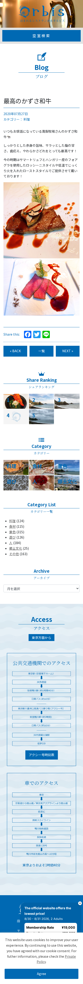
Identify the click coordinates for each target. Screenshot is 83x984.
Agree (41, 973)
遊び (12, 537)
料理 (27, 119)
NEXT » (67, 351)
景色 (12, 532)
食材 (12, 526)
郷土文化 (15, 548)
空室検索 (41, 35)
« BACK (15, 351)
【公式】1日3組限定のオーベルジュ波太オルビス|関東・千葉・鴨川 (41, 14)
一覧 (41, 351)
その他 (14, 554)
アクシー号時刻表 (41, 754)
